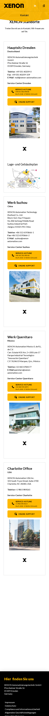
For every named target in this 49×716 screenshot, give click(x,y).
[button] (44, 6)
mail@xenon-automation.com (28, 77)
